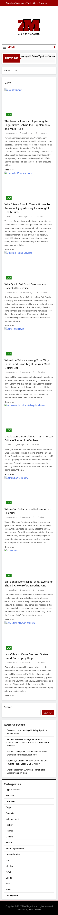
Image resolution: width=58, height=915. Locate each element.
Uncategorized (12, 895)
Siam (8, 216)
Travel (8, 889)
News (8, 872)
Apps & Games (13, 789)
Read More (9, 170)
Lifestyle (9, 866)
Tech (8, 883)
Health (9, 842)
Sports (9, 878)
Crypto (9, 807)
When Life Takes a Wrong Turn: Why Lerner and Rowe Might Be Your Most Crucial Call (27, 364)
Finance (9, 830)
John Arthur (11, 133)
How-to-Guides (13, 854)
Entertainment (12, 819)
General (9, 836)
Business (10, 795)
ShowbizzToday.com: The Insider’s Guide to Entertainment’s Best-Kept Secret (26, 3)
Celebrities (10, 801)
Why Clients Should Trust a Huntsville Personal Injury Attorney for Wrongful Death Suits (27, 208)
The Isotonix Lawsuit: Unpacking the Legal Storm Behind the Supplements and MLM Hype (27, 125)
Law (9, 115)
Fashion (9, 825)
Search (8, 707)
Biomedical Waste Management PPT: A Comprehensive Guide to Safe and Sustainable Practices (27, 742)
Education (10, 813)
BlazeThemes (35, 909)
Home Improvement (15, 848)
